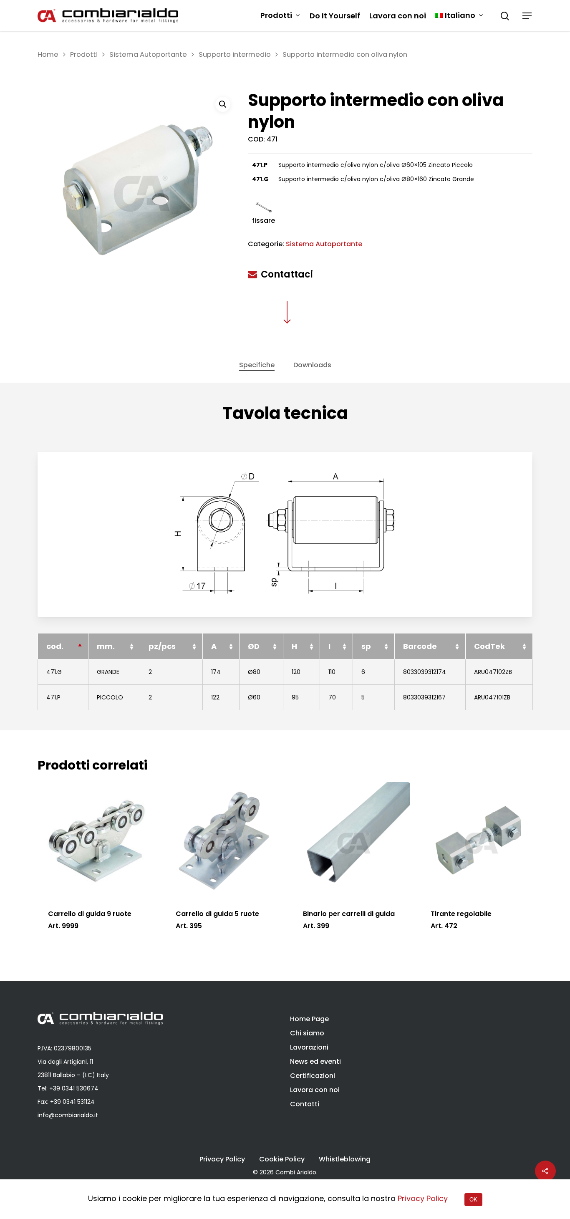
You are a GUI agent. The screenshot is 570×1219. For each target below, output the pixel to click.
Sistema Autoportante (148, 54)
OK (473, 1199)
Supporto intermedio (235, 54)
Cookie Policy (282, 1159)
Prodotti (276, 15)
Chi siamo (307, 1033)
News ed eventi (315, 1061)
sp (366, 646)
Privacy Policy (222, 1159)
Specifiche (257, 365)
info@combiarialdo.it (68, 1115)
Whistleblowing (345, 1159)
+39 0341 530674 (73, 1088)
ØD (254, 646)
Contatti (304, 1104)
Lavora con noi (397, 16)
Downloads (312, 365)
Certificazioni (312, 1075)
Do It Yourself (335, 16)
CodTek (489, 646)
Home (48, 54)
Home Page (309, 1019)
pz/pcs (162, 646)
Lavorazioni (309, 1047)
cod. (54, 646)
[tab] (257, 365)
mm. (106, 646)
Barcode (420, 646)
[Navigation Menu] (527, 16)
